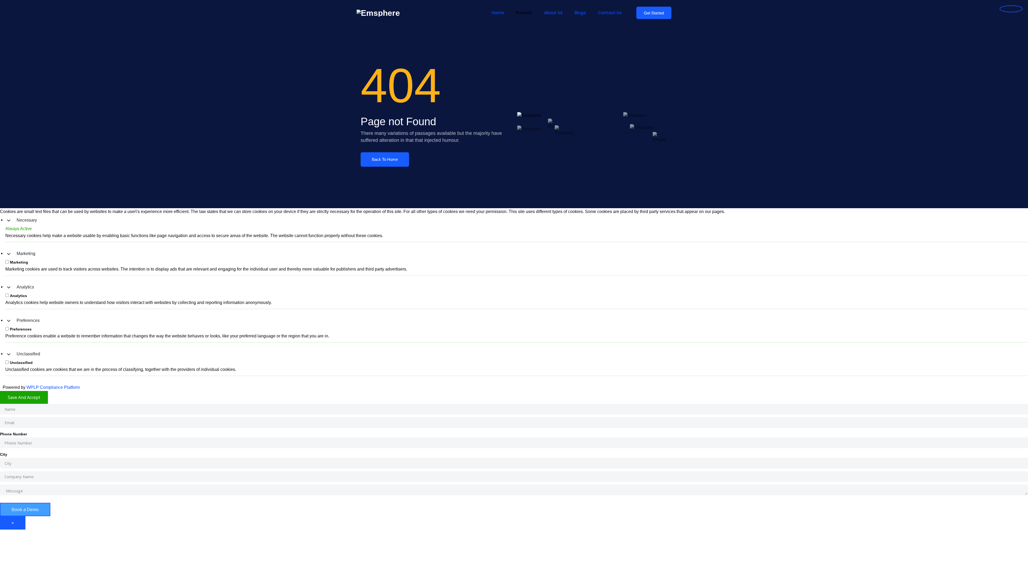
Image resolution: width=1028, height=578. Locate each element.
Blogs (580, 13)
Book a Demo (25, 509)
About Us (553, 13)
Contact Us (610, 13)
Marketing (26, 253)
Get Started (654, 13)
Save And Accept (24, 397)
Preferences (28, 320)
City (3, 454)
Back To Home (385, 159)
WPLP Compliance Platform (53, 387)
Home (498, 13)
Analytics (25, 287)
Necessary (27, 220)
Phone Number (13, 434)
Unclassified (28, 354)
